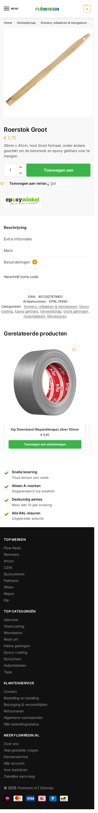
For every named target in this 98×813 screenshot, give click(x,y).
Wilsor (9, 587)
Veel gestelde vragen (21, 750)
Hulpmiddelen (34, 316)
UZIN (8, 567)
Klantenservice (16, 757)
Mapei (9, 593)
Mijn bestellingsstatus (21, 724)
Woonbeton (13, 633)
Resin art (11, 639)
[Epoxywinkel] (22, 201)
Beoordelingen (20, 262)
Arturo (9, 561)
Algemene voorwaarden (23, 717)
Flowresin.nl (27, 788)
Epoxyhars (12, 659)
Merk (8, 250)
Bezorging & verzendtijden (25, 704)
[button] (20, 167)
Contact (10, 691)
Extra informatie (18, 239)
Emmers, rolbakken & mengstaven (64, 23)
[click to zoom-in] (48, 72)
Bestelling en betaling (21, 698)
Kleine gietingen (17, 646)
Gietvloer (11, 620)
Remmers (11, 554)
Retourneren (14, 711)
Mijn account (14, 763)
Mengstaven (57, 316)
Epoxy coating (15, 652)
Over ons (11, 743)
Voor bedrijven (15, 770)
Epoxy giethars (26, 311)
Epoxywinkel (14, 574)
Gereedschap (26, 23)
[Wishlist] (74, 350)
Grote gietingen (75, 311)
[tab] (47, 228)
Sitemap (47, 788)
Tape (8, 672)
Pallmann (11, 580)
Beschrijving (15, 227)
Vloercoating (14, 626)
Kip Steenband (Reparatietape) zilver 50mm (45, 429)
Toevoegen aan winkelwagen (58, 172)
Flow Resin (12, 548)
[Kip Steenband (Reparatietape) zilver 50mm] (45, 382)
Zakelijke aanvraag (19, 776)
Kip (6, 600)
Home (8, 23)
